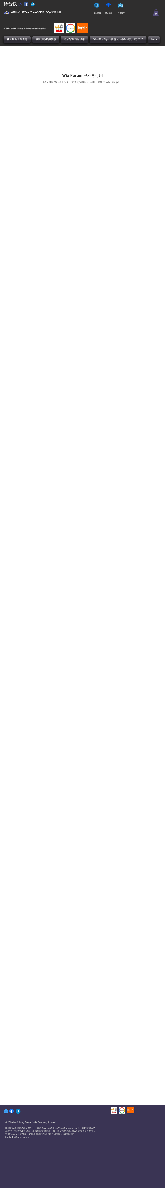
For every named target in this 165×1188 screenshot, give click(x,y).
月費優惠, (27, 28)
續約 (33, 28)
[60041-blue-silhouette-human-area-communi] (6, 1111)
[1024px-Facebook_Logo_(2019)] (11, 1111)
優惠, (21, 28)
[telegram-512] (18, 1111)
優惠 (40, 28)
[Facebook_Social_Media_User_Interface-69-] (7, 12)
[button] (156, 12)
